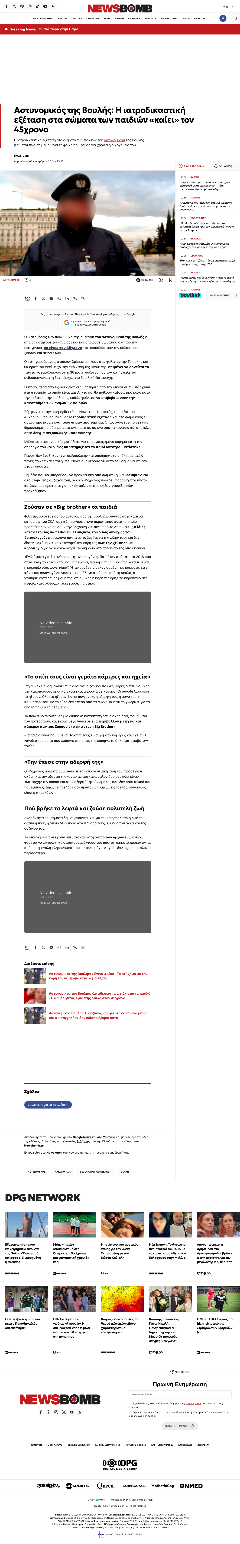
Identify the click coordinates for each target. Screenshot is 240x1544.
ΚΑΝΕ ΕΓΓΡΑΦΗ (176, 1426)
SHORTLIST (200, 18)
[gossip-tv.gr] (48, 1485)
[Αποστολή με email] (82, 298)
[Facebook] (6, 6)
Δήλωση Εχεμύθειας (79, 1445)
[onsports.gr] (77, 1485)
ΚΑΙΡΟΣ (165, 18)
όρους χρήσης (194, 1403)
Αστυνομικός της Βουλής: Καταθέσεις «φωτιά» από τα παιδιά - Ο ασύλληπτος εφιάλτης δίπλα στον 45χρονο (100, 995)
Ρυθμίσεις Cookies (135, 1445)
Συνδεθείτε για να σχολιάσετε (48, 1105)
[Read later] (170, 280)
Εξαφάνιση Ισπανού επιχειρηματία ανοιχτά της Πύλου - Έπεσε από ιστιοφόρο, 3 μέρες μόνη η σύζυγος (23, 1253)
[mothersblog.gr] (162, 1485)
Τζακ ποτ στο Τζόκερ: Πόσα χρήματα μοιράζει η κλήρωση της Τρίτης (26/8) (207, 262)
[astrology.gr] (134, 1485)
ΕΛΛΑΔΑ (62, 18)
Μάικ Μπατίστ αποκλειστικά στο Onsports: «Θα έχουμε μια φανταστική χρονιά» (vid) (71, 1253)
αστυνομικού (114, 140)
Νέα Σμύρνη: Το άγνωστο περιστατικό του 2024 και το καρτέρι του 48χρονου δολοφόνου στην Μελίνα (167, 1250)
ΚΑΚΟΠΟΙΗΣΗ (63, 1171)
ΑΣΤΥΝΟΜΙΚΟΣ (36, 1171)
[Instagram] (29, 6)
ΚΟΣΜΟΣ (119, 18)
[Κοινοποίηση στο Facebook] (35, 298)
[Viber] (21, 6)
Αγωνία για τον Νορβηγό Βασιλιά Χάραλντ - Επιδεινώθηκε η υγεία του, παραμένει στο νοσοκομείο (206, 206)
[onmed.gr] (191, 1485)
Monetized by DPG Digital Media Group (132, 1499)
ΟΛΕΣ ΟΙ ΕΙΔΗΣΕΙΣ (43, 18)
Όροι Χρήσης (55, 1445)
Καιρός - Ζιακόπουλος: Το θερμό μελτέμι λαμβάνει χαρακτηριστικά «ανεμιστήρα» (119, 1325)
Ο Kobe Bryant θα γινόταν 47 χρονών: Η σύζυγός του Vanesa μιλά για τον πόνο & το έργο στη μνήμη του (71, 1327)
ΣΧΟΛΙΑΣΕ (147, 280)
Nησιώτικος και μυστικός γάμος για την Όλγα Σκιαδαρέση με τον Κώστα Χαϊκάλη (119, 1250)
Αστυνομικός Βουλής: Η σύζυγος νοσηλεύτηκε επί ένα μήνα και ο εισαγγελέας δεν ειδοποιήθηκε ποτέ (98, 1015)
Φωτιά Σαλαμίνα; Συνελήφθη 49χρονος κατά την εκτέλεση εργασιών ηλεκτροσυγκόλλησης (207, 279)
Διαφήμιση (203, 1445)
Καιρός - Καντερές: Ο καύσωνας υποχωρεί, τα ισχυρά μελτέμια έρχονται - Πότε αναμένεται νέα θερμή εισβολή (206, 185)
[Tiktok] (37, 6)
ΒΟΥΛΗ (125, 1171)
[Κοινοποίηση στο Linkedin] (67, 298)
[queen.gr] (105, 1485)
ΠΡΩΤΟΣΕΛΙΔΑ (181, 18)
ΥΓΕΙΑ (107, 18)
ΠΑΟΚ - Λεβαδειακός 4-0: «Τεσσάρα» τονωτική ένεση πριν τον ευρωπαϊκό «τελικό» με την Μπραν (207, 226)
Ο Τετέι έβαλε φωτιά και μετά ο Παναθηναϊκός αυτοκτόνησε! (22, 1323)
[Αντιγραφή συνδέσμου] (161, 280)
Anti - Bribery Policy (162, 1445)
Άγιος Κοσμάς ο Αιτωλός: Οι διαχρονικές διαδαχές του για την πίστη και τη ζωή (204, 245)
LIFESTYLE (150, 18)
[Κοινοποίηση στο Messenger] (51, 298)
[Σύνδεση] (223, 18)
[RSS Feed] (52, 6)
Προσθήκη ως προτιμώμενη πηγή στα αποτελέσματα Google (90, 323)
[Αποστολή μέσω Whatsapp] (59, 298)
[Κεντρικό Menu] (234, 18)
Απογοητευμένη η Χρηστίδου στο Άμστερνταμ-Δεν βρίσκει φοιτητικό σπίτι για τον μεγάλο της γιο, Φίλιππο (215, 1253)
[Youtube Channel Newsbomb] (45, 6)
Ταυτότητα (36, 1445)
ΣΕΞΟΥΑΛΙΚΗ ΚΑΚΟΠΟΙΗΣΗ (95, 1171)
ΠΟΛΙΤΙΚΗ (77, 18)
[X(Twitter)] (14, 6)
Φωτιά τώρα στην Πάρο (58, 29)
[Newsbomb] (60, 1400)
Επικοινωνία (185, 1445)
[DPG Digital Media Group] (120, 1465)
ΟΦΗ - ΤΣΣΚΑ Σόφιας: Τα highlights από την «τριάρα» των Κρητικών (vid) (215, 1325)
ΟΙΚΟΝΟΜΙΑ (93, 18)
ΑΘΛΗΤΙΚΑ (134, 18)
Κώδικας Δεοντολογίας (107, 1445)
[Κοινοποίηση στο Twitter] (43, 298)
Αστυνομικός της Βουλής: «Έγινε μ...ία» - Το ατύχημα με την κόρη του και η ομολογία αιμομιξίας (98, 976)
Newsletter (54, 1152)
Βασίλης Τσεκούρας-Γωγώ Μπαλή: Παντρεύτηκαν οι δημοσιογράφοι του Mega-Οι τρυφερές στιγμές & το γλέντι (164, 1330)
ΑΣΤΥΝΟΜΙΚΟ (11, 280)
